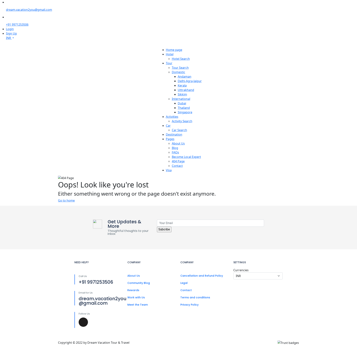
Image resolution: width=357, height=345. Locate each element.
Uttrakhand (186, 90)
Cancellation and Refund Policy (201, 276)
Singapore (185, 112)
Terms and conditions (195, 297)
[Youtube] (109, 322)
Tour (169, 63)
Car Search (179, 130)
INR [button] (9, 38)
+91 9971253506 (17, 24)
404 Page (178, 161)
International (181, 99)
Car (168, 126)
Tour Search (180, 68)
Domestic (178, 72)
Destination (174, 134)
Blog (175, 148)
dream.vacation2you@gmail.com (29, 10)
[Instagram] (96, 322)
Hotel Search (181, 59)
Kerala (182, 85)
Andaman (184, 76)
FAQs (175, 152)
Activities (172, 117)
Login (10, 29)
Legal (184, 283)
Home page (174, 50)
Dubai (182, 103)
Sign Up (11, 33)
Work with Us (136, 297)
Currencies (241, 270)
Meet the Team (137, 305)
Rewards (133, 290)
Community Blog (138, 283)
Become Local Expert (186, 157)
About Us (178, 143)
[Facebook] (83, 322)
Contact (177, 166)
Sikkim (182, 94)
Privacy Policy (189, 305)
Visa (169, 170)
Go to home (66, 200)
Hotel (169, 54)
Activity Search (182, 121)
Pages (170, 139)
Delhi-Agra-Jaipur (190, 81)
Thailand (184, 108)
